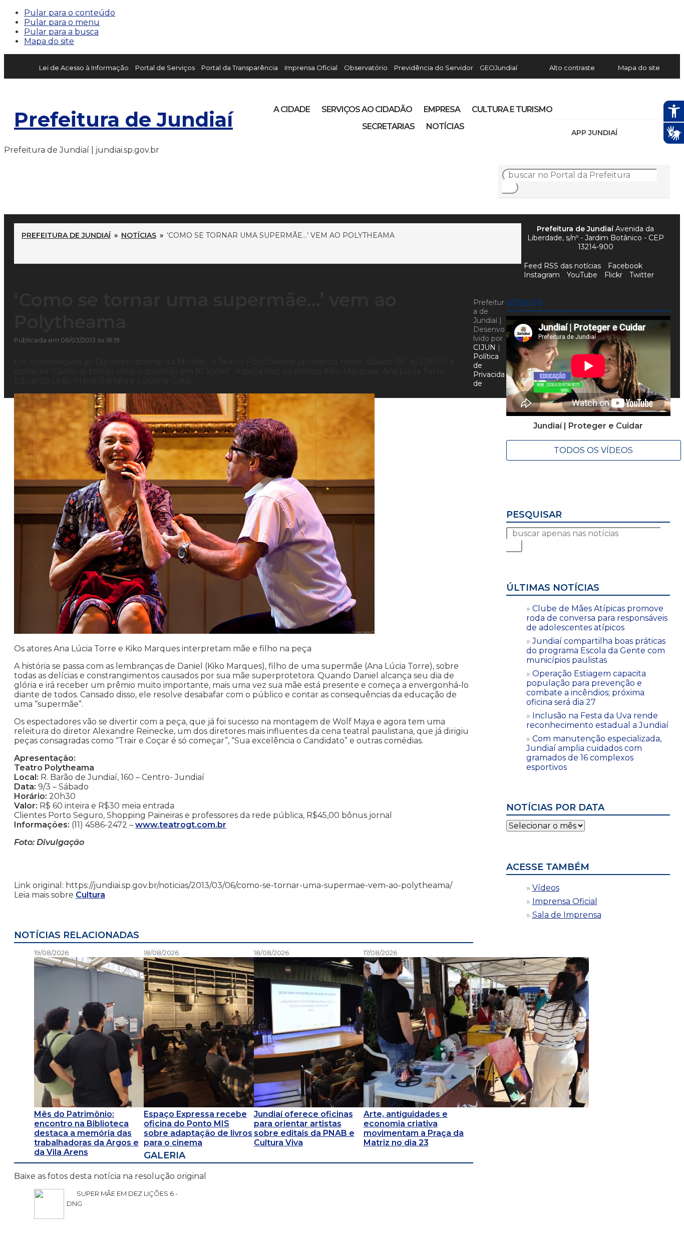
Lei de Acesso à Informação (84, 68)
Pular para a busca (61, 32)
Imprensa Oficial (310, 68)
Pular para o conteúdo (69, 13)
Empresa (442, 109)
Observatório (366, 68)
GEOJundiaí (498, 68)
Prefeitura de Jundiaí (123, 119)
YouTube (613, 106)
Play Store (645, 133)
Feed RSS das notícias (562, 265)
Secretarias (388, 126)
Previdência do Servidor (433, 68)
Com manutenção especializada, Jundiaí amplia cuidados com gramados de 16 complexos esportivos (593, 753)
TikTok (596, 106)
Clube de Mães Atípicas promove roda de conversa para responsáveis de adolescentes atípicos (596, 618)
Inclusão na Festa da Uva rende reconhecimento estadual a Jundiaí (597, 720)
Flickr (647, 106)
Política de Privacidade (489, 370)
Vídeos (545, 888)
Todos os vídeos (593, 450)
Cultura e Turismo (512, 109)
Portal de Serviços (165, 68)
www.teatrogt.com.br (180, 824)
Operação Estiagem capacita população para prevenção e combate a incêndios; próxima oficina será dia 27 (586, 688)
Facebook (625, 265)
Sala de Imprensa (566, 915)
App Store (628, 133)
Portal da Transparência (239, 68)
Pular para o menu (62, 22)
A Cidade (291, 109)
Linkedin (630, 106)
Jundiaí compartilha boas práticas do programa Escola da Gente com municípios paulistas (595, 650)
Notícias (445, 126)
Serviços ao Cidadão (366, 109)
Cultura (90, 895)
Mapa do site (49, 41)
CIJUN (484, 347)
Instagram (579, 106)
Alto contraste (572, 68)
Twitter (641, 274)
